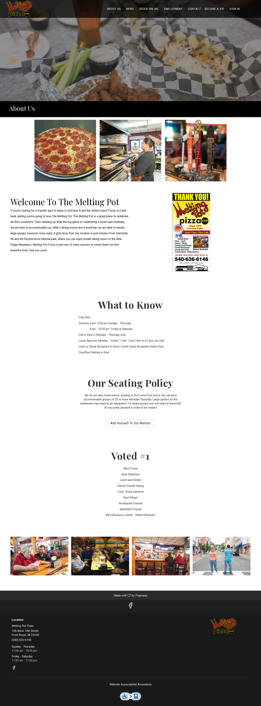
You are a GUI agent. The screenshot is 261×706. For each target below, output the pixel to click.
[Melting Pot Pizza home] (19, 9)
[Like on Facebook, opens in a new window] (130, 606)
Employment (173, 8)
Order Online (149, 8)
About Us (114, 8)
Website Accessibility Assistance (131, 684)
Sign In (235, 8)
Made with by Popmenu (75, 595)
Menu (130, 8)
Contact (194, 8)
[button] (65, 150)
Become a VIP (214, 8)
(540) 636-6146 (21, 640)
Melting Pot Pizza (224, 626)
